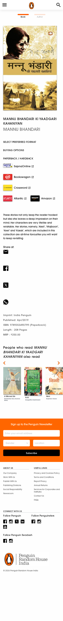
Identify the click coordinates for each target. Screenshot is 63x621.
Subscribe (31, 453)
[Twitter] (31, 283)
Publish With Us (10, 481)
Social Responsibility (12, 489)
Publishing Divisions (12, 485)
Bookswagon (22, 177)
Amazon (46, 198)
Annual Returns (40, 485)
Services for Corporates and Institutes (47, 490)
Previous (4, 363)
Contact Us (39, 496)
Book (23, 17)
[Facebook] (31, 266)
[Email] (31, 250)
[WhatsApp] (31, 300)
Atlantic (18, 198)
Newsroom (8, 493)
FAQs (36, 500)
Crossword (20, 187)
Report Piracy (40, 481)
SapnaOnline (22, 166)
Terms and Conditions (44, 477)
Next (58, 363)
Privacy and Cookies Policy (47, 473)
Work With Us (9, 477)
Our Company (10, 473)
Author (40, 17)
